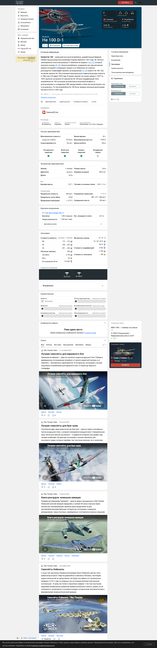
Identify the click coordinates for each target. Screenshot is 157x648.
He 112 (91, 62)
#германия (75, 555)
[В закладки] (53, 559)
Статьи (94, 101)
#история (59, 635)
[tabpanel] (73, 220)
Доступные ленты (50, 224)
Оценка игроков (64, 101)
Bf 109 (58, 65)
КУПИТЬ (125, 365)
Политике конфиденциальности (43, 646)
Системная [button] (32, 638)
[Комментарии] (48, 415)
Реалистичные (118, 86)
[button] (17, 638)
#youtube (51, 412)
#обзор (59, 412)
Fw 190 (84, 71)
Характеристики (50, 101)
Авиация (59, 555)
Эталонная (118, 93)
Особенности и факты (81, 101)
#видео (43, 412)
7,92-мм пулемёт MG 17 (54, 213)
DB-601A (69, 172)
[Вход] (140, 3)
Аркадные (132, 86)
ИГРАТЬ (125, 3)
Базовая (133, 93)
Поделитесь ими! (90, 333)
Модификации (48, 285)
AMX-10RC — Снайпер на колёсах (124, 328)
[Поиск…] (136, 3)
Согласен (149, 644)
